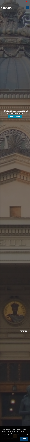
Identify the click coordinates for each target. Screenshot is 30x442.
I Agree (24, 438)
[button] (22, 2)
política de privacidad (8, 438)
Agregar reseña (15, 116)
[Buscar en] (24, 8)
